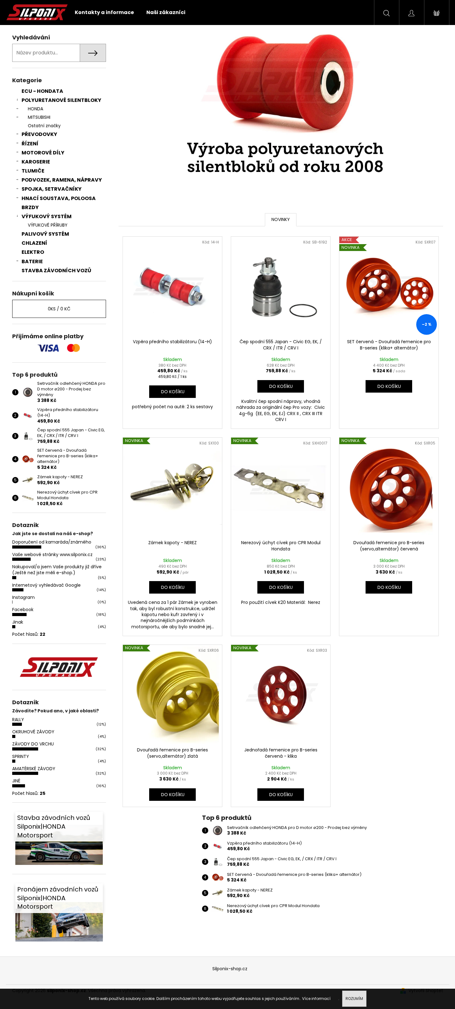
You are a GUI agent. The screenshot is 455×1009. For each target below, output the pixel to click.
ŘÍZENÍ (30, 143)
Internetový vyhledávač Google (46, 585)
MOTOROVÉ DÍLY (43, 152)
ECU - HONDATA (42, 91)
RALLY (18, 719)
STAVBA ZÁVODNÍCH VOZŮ (56, 270)
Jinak (17, 622)
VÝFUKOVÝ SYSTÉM (47, 216)
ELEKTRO (33, 252)
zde (334, 998)
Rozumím (354, 998)
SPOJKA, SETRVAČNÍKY (52, 189)
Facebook (22, 609)
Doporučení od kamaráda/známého (51, 542)
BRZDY (30, 207)
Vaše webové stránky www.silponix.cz (52, 554)
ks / (59, 309)
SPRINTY (20, 756)
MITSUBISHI (39, 117)
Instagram (23, 597)
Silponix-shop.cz (229, 969)
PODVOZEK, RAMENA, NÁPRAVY (62, 179)
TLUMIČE (33, 170)
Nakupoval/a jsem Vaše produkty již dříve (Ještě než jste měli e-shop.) (57, 570)
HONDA (35, 109)
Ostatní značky (44, 126)
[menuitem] (104, 12)
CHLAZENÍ (34, 243)
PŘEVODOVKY (39, 134)
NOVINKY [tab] (280, 219)
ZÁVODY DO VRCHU (33, 744)
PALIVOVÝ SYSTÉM (45, 234)
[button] (137, 113)
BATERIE (32, 261)
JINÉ (16, 781)
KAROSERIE (36, 161)
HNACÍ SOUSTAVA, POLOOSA (59, 198)
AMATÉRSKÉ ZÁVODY (33, 769)
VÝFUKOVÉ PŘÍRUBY (48, 225)
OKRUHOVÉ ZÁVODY (33, 732)
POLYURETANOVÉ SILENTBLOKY (61, 100)
